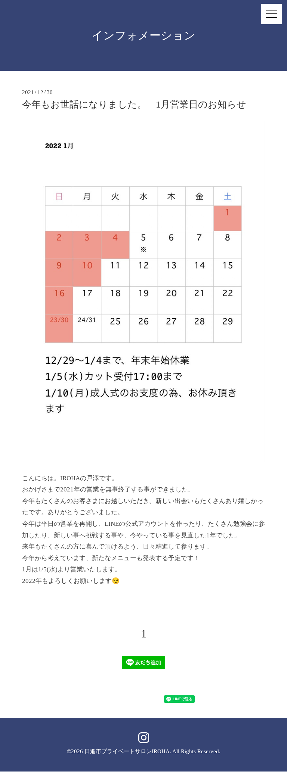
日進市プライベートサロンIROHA (127, 751)
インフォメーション (143, 35)
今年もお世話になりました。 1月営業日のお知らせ (134, 104)
